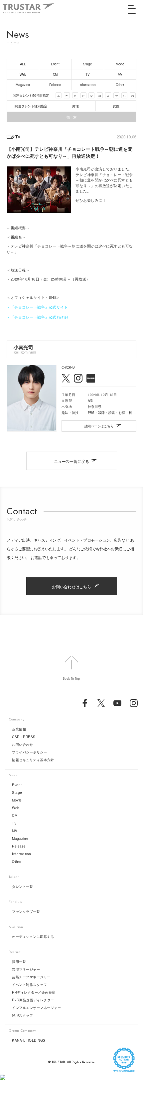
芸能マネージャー (26, 969)
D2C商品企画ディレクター (33, 1000)
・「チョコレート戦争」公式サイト (37, 307)
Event (17, 784)
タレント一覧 (22, 886)
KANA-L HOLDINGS (29, 1040)
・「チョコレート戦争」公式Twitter (37, 317)
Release (19, 846)
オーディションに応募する (33, 936)
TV (14, 823)
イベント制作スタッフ (29, 984)
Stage (17, 792)
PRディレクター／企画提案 (34, 992)
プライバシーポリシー (29, 752)
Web (16, 807)
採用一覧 (19, 961)
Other (17, 861)
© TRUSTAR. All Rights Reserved (71, 1062)
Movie (17, 800)
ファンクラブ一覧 (26, 911)
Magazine (20, 838)
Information (21, 854)
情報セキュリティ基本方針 (33, 759)
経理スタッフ (22, 1015)
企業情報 (19, 729)
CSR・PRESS (24, 736)
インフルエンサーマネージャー (36, 1007)
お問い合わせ (22, 744)
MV (14, 830)
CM (14, 815)
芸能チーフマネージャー (31, 977)
